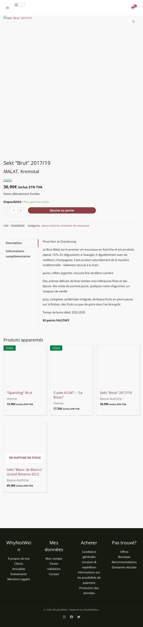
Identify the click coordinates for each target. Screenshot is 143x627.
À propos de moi (19, 559)
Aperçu (25, 385)
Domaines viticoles (124, 567)
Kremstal (66, 225)
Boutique (124, 557)
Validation (54, 569)
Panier (54, 564)
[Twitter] (78, 616)
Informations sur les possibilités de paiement (89, 577)
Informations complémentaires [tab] (18, 253)
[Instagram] (64, 616)
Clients (18, 564)
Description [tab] (14, 243)
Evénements (19, 574)
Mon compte (54, 559)
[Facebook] (71, 616)
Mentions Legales (18, 579)
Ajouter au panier (62, 210)
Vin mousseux (81, 225)
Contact (54, 574)
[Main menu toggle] (7, 7)
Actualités (18, 569)
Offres (124, 552)
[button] (133, 21)
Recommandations (124, 562)
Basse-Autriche (51, 225)
